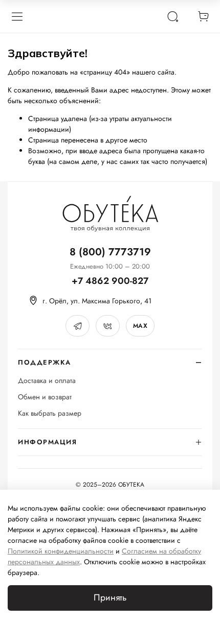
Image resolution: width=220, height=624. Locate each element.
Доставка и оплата (47, 381)
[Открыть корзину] (203, 16)
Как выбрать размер (49, 413)
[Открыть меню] (17, 16)
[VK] (108, 326)
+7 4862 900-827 (110, 281)
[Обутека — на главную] (110, 213)
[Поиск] (172, 16)
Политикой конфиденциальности (61, 551)
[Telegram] (77, 326)
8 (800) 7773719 (110, 252)
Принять (110, 597)
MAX (140, 325)
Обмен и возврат (45, 397)
